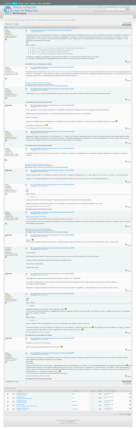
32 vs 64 (63, 136)
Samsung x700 (20, 404)
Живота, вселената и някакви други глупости (27, 406)
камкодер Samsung (22, 400)
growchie (74, 401)
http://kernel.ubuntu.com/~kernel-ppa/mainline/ (62, 71)
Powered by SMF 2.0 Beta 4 (61, 420)
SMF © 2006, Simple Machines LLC (73, 420)
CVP (73, 397)
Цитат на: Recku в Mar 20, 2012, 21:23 (36, 216)
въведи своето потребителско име (107, 7)
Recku (7, 30)
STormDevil (8, 248)
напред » (129, 22)
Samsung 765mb (21, 397)
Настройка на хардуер (22, 394)
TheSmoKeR (75, 409)
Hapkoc (107, 406)
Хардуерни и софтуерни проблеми (24, 398)
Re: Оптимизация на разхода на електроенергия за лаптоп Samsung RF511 (52, 67)
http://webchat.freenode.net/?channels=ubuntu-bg (38, 82)
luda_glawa (75, 405)
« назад (125, 22)
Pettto (73, 394)
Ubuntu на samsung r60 (23, 408)
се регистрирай (124, 7)
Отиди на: (115, 414)
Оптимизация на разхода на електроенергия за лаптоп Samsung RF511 (51, 30)
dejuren (7, 67)
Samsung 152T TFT (22, 393)
